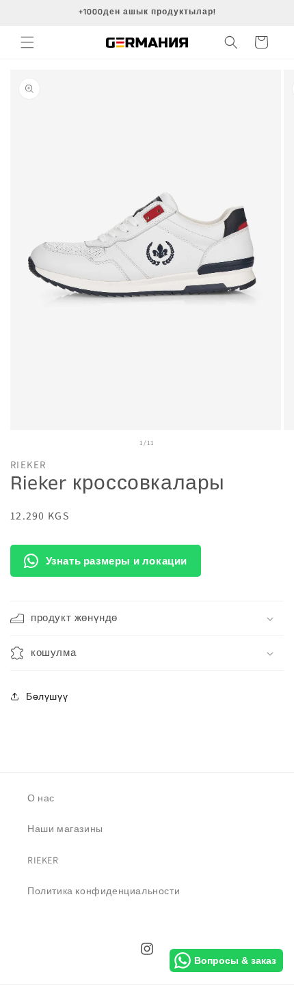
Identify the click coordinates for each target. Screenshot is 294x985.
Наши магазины (65, 829)
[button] (27, 42)
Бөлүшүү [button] (47, 696)
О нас (41, 798)
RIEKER (43, 860)
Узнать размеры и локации (116, 560)
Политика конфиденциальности (103, 891)
